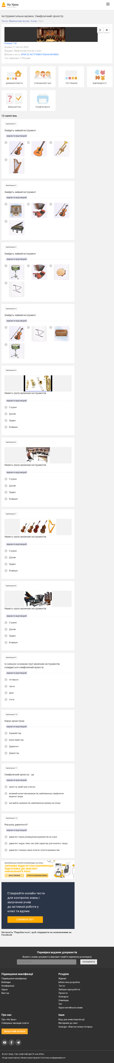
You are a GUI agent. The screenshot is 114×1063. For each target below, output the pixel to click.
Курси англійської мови (70, 1007)
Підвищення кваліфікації (14, 978)
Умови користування (30, 1058)
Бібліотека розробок (69, 982)
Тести (61, 985)
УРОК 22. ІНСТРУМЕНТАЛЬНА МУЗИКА (40, 54)
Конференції (7, 985)
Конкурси (63, 996)
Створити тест (25, 919)
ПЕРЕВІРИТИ (89, 962)
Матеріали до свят (68, 1023)
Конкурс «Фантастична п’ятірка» (75, 1026)
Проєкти (63, 993)
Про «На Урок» (8, 1019)
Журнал (62, 978)
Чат (60, 1004)
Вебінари (6, 982)
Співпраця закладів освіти (15, 1023)
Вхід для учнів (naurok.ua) (71, 1019)
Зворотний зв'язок (14, 1031)
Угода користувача (10, 1058)
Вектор (5, 993)
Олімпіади (63, 1000)
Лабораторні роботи (69, 989)
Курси (4, 989)
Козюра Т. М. (10, 43)
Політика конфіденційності (53, 1058)
